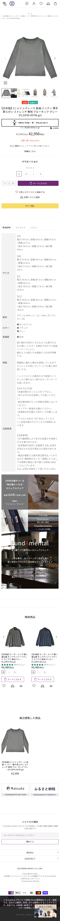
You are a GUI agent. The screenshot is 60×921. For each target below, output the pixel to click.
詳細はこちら (30, 151)
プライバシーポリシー (24, 914)
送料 (17, 146)
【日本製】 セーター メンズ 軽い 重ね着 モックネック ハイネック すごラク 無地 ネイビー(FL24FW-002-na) (44, 658)
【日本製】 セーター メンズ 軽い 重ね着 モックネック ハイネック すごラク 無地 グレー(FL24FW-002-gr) (14, 658)
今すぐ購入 (30, 205)
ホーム (30, 14)
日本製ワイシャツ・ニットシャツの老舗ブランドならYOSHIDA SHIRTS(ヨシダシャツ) (12, 3)
